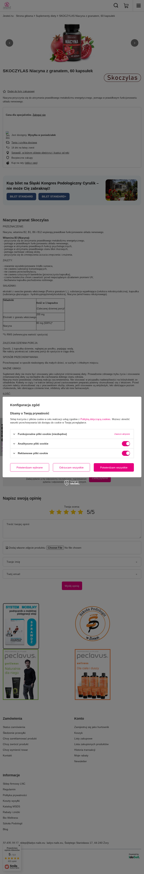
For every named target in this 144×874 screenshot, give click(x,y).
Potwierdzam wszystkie (114, 467)
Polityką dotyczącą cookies (95, 419)
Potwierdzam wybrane (29, 467)
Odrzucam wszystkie (71, 467)
